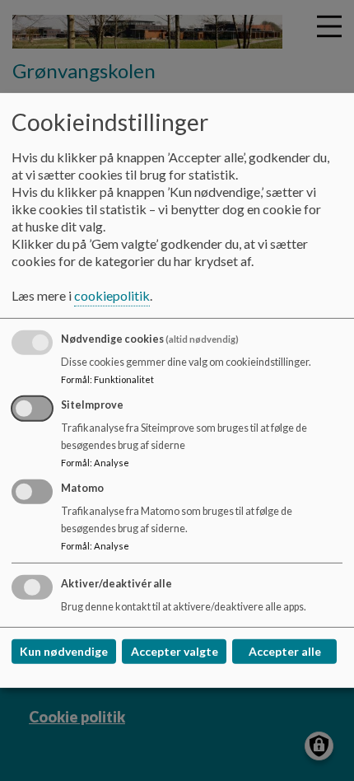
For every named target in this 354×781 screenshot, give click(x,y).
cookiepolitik (112, 295)
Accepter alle (285, 651)
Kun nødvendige (64, 651)
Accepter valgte (174, 651)
